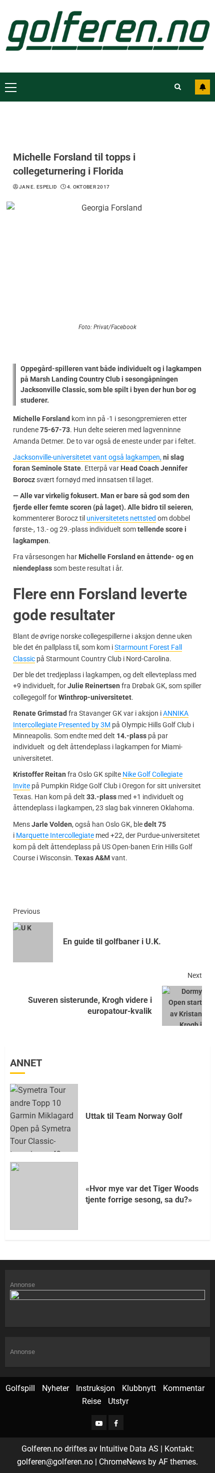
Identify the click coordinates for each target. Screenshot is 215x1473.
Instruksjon (95, 1388)
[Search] (177, 87)
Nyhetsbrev (202, 87)
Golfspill (20, 1388)
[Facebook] (116, 1422)
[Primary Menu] (10, 87)
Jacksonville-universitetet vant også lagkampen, (87, 457)
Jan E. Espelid (38, 187)
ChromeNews (122, 1461)
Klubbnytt (139, 1388)
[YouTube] (99, 1422)
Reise (91, 1401)
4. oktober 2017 (88, 187)
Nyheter (55, 1388)
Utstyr (118, 1401)
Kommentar (183, 1388)
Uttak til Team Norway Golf (134, 1116)
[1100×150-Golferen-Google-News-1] (107, 1302)
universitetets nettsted (121, 518)
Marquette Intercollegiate (55, 835)
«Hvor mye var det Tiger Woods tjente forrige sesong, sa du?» (142, 1194)
